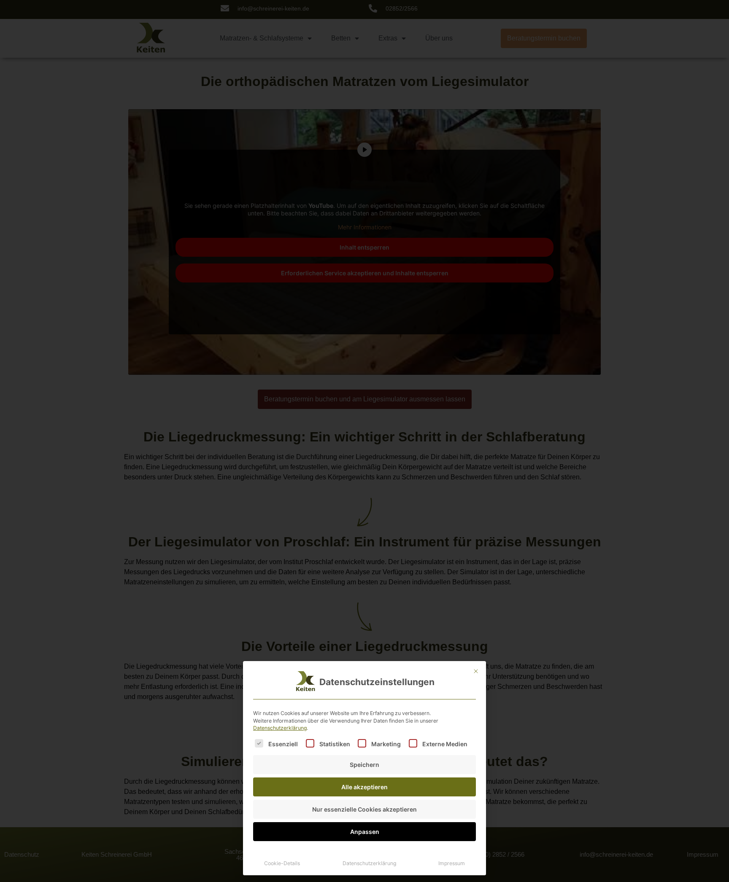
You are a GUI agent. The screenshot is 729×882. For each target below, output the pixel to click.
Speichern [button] (364, 764)
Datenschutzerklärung (280, 728)
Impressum (451, 863)
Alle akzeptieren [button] (364, 787)
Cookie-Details (282, 863)
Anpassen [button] (364, 831)
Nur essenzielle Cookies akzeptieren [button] (364, 809)
